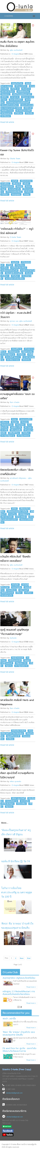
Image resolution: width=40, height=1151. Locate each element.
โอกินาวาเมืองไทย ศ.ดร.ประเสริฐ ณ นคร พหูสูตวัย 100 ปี (16, 892)
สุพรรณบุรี (24, 590)
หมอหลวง (5, 94)
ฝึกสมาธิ (17, 184)
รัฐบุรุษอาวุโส (21, 663)
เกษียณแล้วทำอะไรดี (9, 270)
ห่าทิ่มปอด (6, 116)
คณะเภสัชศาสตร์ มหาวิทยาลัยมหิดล (16, 732)
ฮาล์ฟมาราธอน (13, 360)
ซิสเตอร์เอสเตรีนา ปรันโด (18, 511)
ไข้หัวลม (19, 113)
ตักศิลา (4, 97)
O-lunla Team (15, 237)
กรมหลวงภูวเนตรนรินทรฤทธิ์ (18, 102)
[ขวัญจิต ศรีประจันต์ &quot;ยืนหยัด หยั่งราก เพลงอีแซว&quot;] (15, 545)
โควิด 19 (15, 89)
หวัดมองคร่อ (6, 113)
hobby (27, 194)
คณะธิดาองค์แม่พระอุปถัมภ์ (17, 518)
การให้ (4, 430)
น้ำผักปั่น (27, 360)
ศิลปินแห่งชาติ (7, 593)
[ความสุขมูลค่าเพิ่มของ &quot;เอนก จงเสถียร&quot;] (15, 383)
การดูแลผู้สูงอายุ (8, 354)
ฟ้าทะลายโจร (21, 86)
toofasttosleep (7, 425)
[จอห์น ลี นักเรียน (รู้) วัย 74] (18, 872)
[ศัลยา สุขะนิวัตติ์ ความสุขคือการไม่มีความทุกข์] (15, 762)
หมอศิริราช (17, 349)
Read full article (7, 122)
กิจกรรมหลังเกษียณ (15, 192)
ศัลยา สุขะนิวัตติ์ (19, 798)
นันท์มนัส (13, 638)
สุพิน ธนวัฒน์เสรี (16, 50)
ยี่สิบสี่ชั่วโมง (14, 433)
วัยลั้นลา (5, 194)
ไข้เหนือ (30, 113)
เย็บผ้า (27, 184)
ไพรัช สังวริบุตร (7, 804)
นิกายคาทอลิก (7, 517)
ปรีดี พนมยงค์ (7, 663)
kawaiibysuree (7, 186)
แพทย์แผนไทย (23, 91)
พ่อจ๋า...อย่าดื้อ (9, 1018)
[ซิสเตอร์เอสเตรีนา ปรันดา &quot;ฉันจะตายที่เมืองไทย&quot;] (15, 458)
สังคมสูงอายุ (14, 352)
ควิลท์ (15, 181)
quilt (3, 189)
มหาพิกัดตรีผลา (16, 100)
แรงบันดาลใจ (15, 189)
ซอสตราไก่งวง (7, 110)
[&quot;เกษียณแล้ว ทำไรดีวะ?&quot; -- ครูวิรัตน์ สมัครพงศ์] (15, 217)
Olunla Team (15, 158)
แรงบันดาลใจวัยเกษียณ (15, 279)
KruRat (29, 273)
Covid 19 (26, 89)
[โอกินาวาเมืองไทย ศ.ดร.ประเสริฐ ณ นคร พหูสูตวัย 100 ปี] (18, 907)
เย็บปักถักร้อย (26, 181)
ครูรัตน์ (15, 262)
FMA (15, 509)
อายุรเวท (15, 97)
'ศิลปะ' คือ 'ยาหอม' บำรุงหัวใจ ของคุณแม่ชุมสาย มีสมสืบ (19, 1033)
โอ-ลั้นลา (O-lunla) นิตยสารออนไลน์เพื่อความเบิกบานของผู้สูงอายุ (20, 7)
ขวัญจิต (16, 584)
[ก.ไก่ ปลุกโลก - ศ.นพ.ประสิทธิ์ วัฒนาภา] (15, 301)
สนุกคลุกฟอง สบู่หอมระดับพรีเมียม (19, 977)
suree (29, 186)
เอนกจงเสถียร (26, 419)
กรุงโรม (13, 514)
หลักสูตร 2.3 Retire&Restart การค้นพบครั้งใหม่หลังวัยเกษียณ (19, 992)
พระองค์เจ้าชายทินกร (10, 105)
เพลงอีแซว (12, 590)
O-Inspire (15, 54)
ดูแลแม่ (9, 806)
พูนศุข (27, 660)
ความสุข (29, 427)
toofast (15, 422)
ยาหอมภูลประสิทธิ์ (24, 110)
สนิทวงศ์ (29, 108)
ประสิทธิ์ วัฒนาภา (13, 357)
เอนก (15, 419)
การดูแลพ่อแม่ (24, 436)
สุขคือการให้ (16, 427)
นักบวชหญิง (21, 517)
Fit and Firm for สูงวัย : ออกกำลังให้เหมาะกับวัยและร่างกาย (19, 1049)
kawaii (19, 186)
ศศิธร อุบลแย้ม (15, 781)
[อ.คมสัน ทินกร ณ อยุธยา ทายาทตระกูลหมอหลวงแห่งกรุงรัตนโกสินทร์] (15, 30)
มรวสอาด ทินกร (8, 91)
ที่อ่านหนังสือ (16, 430)
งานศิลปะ (5, 184)
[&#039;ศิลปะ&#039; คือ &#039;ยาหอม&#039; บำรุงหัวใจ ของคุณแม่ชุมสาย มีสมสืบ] (18, 938)
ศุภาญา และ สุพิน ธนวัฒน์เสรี (21, 321)
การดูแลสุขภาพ (21, 666)
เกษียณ (5, 268)
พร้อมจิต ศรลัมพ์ (19, 731)
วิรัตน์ (10, 265)
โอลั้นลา (29, 192)
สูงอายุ (9, 666)
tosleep (25, 422)
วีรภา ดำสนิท (14, 402)
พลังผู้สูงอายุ (24, 514)
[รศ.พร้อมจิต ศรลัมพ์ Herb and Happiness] (15, 689)
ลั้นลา (19, 593)
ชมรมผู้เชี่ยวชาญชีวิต (14, 273)
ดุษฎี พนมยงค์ (18, 658)
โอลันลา (16, 276)
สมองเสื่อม (22, 804)
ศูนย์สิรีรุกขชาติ (13, 736)
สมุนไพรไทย (17, 83)
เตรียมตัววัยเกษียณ (19, 268)
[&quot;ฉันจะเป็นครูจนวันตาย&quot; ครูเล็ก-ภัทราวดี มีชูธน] (18, 845)
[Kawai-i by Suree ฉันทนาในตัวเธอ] (15, 139)
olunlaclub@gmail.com (14, 1093)
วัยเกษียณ (20, 265)
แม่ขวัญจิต (17, 587)
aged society (27, 352)
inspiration (16, 194)
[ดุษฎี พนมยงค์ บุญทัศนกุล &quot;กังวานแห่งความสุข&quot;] (15, 618)
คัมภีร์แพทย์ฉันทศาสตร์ (22, 94)
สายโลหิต (25, 801)
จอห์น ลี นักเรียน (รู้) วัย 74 (15, 861)
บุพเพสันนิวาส (12, 801)
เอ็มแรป (5, 422)
